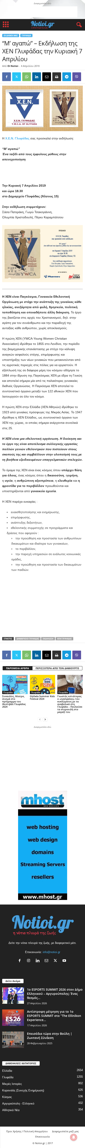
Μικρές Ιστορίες (12, 1083)
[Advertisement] (42, 11)
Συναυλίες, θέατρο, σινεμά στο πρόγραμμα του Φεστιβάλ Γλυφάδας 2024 (14, 701)
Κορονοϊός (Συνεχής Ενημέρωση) (23, 1090)
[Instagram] (29, 961)
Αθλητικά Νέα (11, 1110)
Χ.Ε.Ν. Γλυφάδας (17, 138)
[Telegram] (66, 76)
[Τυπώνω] (56, 76)
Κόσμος (7, 1097)
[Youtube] (65, 961)
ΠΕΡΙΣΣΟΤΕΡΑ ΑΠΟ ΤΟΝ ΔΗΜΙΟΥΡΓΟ (57, 668)
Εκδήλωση (48, 638)
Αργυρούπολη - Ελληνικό (18, 1103)
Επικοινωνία (42, 1136)
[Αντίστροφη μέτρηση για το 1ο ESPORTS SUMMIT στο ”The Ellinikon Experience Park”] (13, 1017)
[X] (56, 961)
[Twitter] (16, 76)
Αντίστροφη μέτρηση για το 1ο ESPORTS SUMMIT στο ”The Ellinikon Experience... (54, 1015)
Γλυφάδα (26, 35)
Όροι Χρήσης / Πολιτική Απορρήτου (27, 1131)
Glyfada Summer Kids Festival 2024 (42, 697)
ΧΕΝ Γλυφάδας (64, 638)
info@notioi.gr (51, 952)
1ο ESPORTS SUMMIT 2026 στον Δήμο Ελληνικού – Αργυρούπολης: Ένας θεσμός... (55, 993)
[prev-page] (40, 719)
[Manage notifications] (73, 1137)
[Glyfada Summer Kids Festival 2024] (42, 684)
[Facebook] (6, 76)
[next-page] (45, 719)
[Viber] (76, 76)
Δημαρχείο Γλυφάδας (28, 638)
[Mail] (47, 961)
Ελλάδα (7, 1070)
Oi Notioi (12, 66)
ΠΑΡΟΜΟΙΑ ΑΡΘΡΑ (17, 668)
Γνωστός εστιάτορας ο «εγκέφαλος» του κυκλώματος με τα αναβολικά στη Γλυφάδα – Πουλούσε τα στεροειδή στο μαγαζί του (69, 704)
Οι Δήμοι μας (11, 35)
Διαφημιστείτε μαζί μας (65, 1131)
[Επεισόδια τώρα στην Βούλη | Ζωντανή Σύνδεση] (13, 1040)
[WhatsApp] (26, 76)
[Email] (46, 76)
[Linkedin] (36, 76)
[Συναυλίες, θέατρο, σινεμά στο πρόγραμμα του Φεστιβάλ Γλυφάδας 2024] (15, 684)
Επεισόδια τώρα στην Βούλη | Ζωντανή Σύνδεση (49, 1036)
